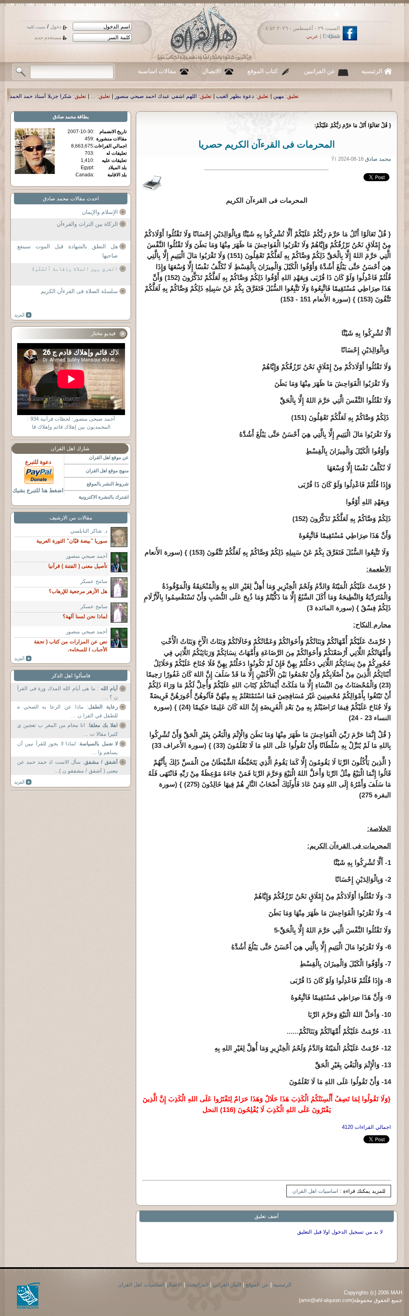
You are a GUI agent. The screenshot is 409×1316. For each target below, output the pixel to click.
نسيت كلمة (36, 27)
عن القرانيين (319, 71)
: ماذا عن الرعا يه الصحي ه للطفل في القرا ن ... (67, 711)
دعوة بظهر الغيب (302, 96)
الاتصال (212, 71)
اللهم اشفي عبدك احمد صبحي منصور (223, 96)
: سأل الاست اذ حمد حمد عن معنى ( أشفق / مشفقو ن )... (67, 766)
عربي (312, 36)
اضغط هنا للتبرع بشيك (38, 490)
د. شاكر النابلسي (88, 531)
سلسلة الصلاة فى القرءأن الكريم (79, 291)
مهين (346, 96)
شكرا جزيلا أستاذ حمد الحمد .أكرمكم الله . (91, 96)
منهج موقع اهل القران (107, 470)
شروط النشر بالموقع (108, 484)
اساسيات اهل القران (315, 1191)
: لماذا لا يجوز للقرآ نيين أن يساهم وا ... (67, 748)
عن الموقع (257, 1285)
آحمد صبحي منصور (86, 556)
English (331, 36)
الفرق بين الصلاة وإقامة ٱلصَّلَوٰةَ (75, 269)
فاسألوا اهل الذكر (71, 676)
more (23, 315)
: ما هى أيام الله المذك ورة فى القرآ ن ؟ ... (67, 692)
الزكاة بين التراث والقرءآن (87, 224)
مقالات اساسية (157, 71)
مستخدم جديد (47, 37)
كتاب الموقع (262, 71)
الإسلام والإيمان (100, 212)
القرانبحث (197, 1285)
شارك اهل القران (70, 448)
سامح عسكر (93, 581)
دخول (55, 27)
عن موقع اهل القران (109, 457)
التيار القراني (227, 1285)
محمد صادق (64, 117)
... (160, 96)
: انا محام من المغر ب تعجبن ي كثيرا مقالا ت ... (67, 729)
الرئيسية (371, 71)
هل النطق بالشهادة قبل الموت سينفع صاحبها (67, 251)
